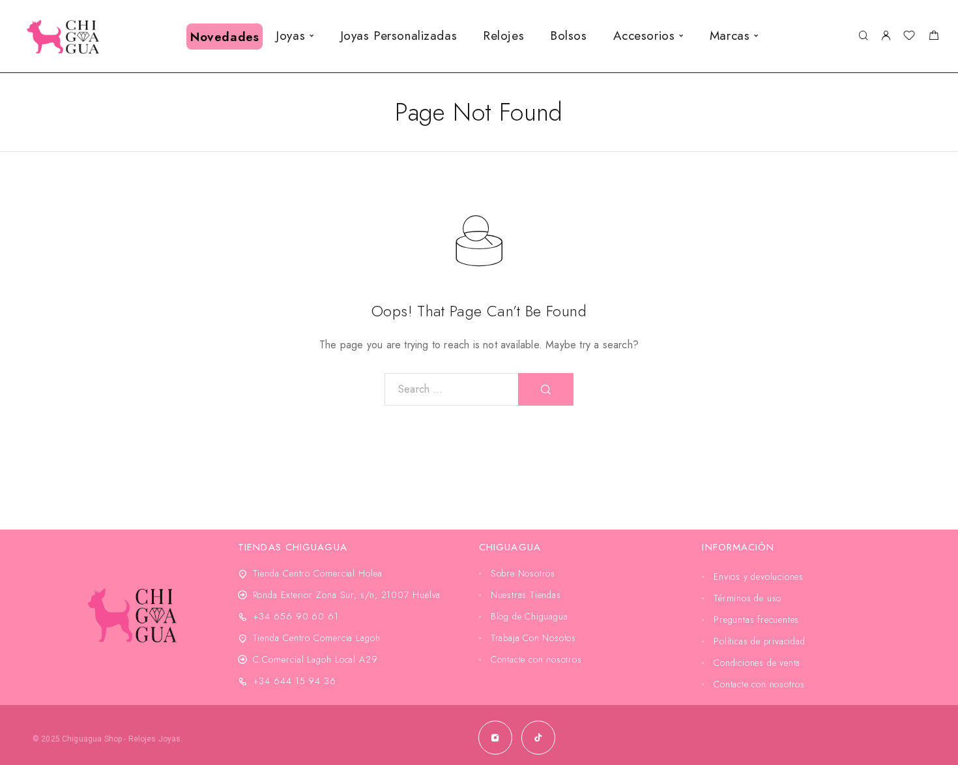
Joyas (290, 35)
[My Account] (886, 36)
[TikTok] (538, 737)
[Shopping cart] (933, 37)
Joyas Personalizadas (398, 35)
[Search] (863, 36)
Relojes (503, 35)
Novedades (224, 37)
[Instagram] (495, 737)
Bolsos (568, 35)
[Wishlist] (909, 37)
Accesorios (644, 35)
